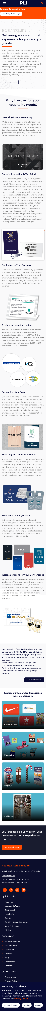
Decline (27, 1005)
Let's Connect (10, 82)
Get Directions (8, 876)
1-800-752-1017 (22, 880)
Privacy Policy (21, 998)
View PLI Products (34, 680)
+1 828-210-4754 (22, 883)
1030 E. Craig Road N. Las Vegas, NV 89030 (21, 871)
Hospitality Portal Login (13, 14)
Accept (38, 1005)
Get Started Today (11, 847)
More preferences (11, 1005)
